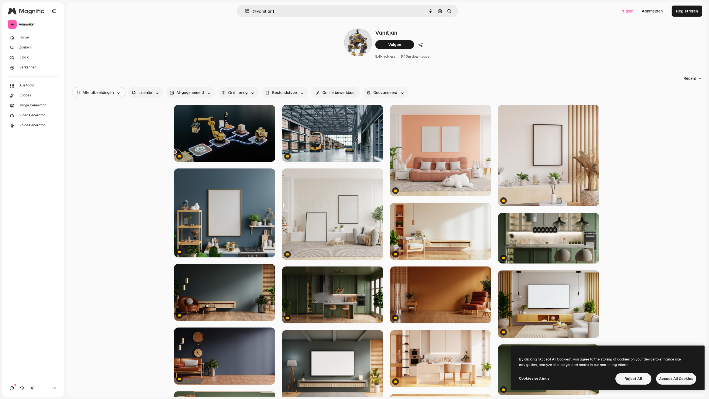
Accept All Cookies (676, 378)
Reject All (633, 378)
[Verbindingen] (12, 387)
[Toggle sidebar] (54, 11)
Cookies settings (534, 378)
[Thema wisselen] (32, 387)
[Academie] (22, 387)
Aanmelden (652, 11)
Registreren (687, 11)
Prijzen (626, 11)
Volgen (394, 44)
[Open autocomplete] (244, 11)
